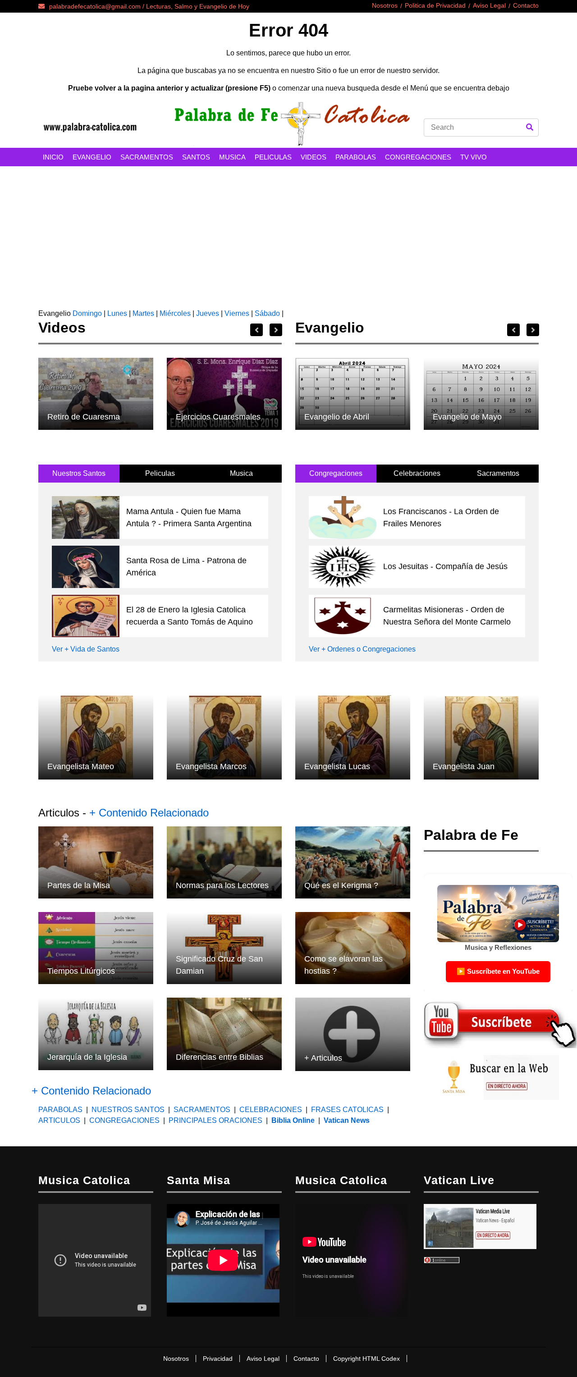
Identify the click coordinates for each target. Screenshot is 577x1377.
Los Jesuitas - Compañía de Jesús (445, 566)
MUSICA (232, 157)
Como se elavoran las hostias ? (343, 965)
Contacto (526, 5)
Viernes (236, 313)
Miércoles (175, 313)
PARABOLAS (355, 157)
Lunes (117, 313)
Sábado (267, 313)
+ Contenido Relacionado (149, 813)
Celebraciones (417, 473)
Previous (256, 330)
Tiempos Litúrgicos (81, 971)
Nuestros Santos (78, 473)
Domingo (86, 313)
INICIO (53, 157)
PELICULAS (273, 157)
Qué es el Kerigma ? (341, 885)
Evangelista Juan (464, 766)
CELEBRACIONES (270, 1109)
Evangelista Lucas (337, 766)
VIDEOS (313, 157)
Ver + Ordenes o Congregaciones (362, 649)
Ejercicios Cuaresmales (218, 416)
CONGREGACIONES (418, 157)
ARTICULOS (60, 1120)
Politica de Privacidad (435, 5)
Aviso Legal (489, 5)
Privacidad (218, 1358)
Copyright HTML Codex (366, 1358)
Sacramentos (498, 473)
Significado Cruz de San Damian (219, 965)
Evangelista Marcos (211, 766)
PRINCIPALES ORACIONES (215, 1120)
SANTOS (196, 157)
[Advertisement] (288, 234)
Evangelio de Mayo (467, 416)
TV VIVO (473, 157)
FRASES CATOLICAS (347, 1109)
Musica (241, 473)
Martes (143, 313)
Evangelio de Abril (336, 416)
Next (276, 330)
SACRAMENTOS (146, 157)
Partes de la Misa (78, 885)
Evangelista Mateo (80, 766)
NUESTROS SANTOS (128, 1109)
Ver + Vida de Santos (85, 649)
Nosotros (385, 5)
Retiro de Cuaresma (83, 416)
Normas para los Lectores (222, 885)
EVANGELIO (92, 157)
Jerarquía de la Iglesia (87, 1057)
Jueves (207, 313)
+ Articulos (323, 1057)
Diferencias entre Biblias (219, 1057)
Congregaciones (335, 473)
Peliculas (160, 473)
